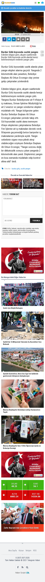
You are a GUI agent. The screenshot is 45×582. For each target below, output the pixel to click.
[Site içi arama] (27, 567)
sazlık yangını (25, 169)
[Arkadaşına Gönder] (18, 39)
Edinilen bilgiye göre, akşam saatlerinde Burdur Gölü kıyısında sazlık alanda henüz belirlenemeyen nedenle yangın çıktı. (19, 57)
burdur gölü (16, 169)
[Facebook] (4, 39)
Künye (21, 550)
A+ (42, 52)
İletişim (28, 550)
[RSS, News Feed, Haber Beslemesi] (22, 567)
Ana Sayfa (12, 550)
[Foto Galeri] (42, 3)
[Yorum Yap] (28, 39)
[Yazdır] (23, 39)
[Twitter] (9, 39)
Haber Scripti (20, 573)
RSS (34, 550)
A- (42, 55)
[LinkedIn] (14, 39)
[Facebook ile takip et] (18, 567)
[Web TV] (39, 3)
